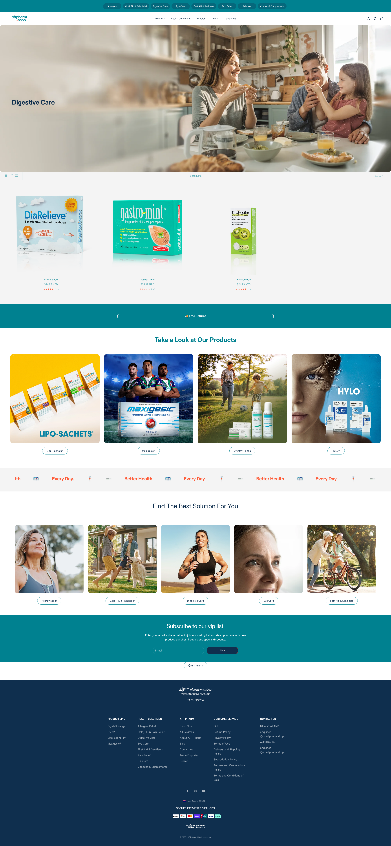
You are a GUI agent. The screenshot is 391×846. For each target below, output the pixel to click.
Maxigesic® (148, 452)
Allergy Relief (49, 602)
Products (160, 18)
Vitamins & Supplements (153, 768)
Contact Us (230, 18)
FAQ (216, 727)
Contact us (186, 750)
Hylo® (111, 733)
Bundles (201, 18)
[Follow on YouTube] (203, 792)
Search (184, 762)
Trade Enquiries (189, 756)
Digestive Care (195, 602)
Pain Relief (144, 756)
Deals (215, 18)
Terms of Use (222, 745)
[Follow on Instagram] (195, 792)
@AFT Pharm (195, 667)
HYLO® (336, 452)
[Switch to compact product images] (16, 176)
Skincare (143, 762)
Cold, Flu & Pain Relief (122, 602)
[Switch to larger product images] (6, 176)
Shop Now (186, 727)
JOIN (222, 651)
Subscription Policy (225, 761)
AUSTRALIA (267, 743)
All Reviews (187, 733)
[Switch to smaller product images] (11, 176)
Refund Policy (222, 733)
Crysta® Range (242, 452)
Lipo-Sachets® (55, 452)
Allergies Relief (147, 727)
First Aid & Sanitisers (341, 602)
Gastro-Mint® (147, 279)
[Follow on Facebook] (187, 792)
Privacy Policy (222, 739)
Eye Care (268, 602)
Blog (182, 745)
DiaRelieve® (51, 279)
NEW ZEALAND (269, 727)
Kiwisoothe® (244, 279)
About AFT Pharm (190, 739)
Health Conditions (180, 18)
